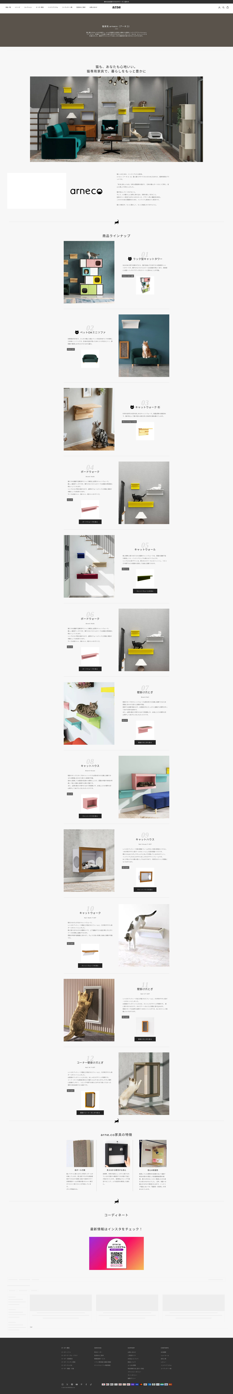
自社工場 (163, 1359)
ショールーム (165, 1355)
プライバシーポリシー (134, 1372)
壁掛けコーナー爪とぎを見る (90, 1113)
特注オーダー (98, 1352)
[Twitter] (67, 1384)
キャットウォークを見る (90, 965)
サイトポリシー (132, 1375)
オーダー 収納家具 (67, 1359)
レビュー (163, 1362)
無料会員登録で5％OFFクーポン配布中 (116, 2)
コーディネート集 (67, 7)
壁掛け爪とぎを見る (145, 742)
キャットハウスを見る (90, 816)
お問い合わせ (93, 7)
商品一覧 (8, 7)
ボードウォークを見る (90, 522)
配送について (132, 1362)
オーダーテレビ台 (66, 1365)
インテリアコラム (53, 7)
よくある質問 (132, 1365)
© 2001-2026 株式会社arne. (68, 1387)
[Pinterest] (81, 1384)
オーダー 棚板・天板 (67, 1368)
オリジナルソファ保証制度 (102, 1365)
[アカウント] (219, 7)
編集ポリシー (132, 1378)
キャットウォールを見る (145, 591)
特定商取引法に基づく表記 (136, 1368)
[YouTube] (77, 1384)
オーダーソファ (66, 1352)
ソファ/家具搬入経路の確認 (102, 1362)
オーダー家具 (40, 7)
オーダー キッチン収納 (68, 1362)
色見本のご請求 (80, 7)
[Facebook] (86, 1384)
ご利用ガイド (132, 1355)
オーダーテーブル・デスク (69, 1355)
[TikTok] (91, 1384)
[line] (72, 1384)
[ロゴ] (116, 7)
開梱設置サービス (99, 1359)
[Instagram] (62, 1384)
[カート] (227, 7)
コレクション (28, 7)
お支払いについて (133, 1359)
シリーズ (17, 7)
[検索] (223, 7)
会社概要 (163, 1352)
